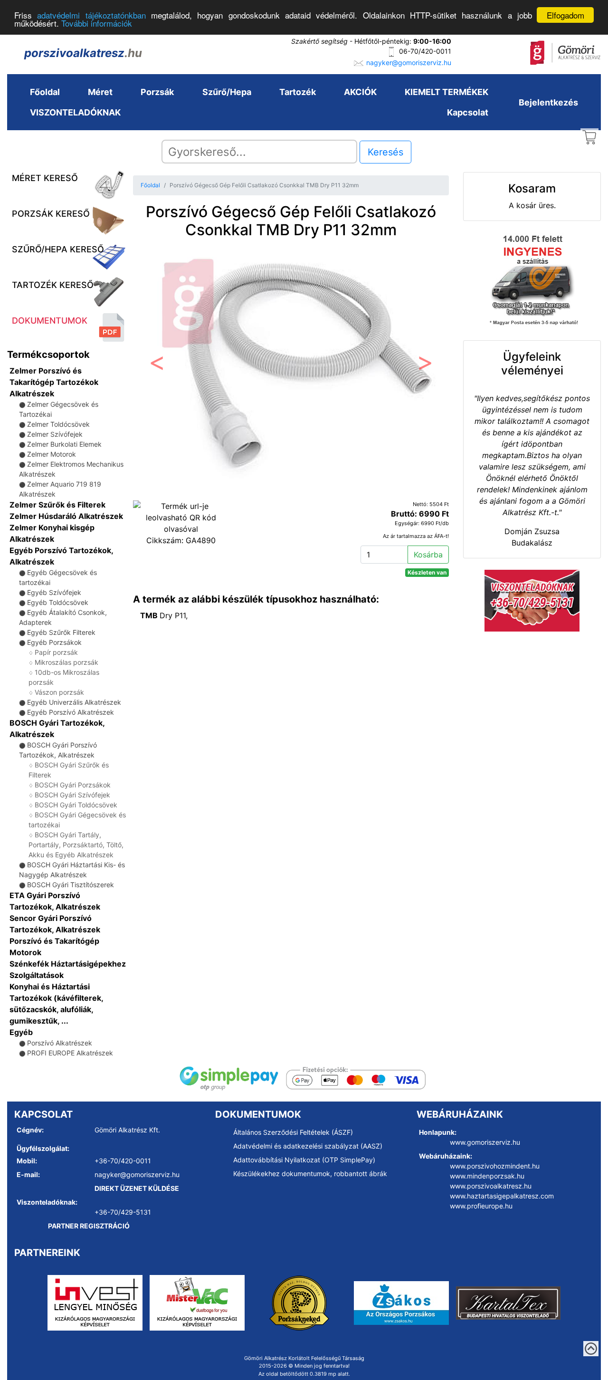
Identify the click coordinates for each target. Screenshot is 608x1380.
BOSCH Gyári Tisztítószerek (70, 885)
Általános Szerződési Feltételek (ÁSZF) (293, 1132)
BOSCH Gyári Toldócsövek (76, 805)
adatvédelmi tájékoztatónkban (91, 15)
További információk (96, 23)
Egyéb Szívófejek (54, 592)
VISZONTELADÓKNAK (75, 112)
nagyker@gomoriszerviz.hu (408, 62)
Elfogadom (565, 15)
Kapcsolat (467, 112)
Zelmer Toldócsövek (58, 424)
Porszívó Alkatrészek (59, 1043)
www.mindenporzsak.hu (487, 1176)
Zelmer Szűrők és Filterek (57, 504)
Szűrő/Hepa (226, 92)
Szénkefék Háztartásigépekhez (68, 963)
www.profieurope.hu (481, 1206)
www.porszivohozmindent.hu (495, 1166)
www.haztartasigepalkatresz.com (502, 1196)
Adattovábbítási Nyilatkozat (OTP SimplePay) (304, 1160)
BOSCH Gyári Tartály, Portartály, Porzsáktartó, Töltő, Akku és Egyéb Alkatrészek (76, 845)
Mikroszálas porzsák (66, 662)
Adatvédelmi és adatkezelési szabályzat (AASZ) (307, 1146)
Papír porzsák (56, 652)
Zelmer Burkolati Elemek (64, 444)
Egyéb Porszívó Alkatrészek (70, 712)
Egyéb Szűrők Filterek (61, 632)
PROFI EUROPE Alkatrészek (70, 1053)
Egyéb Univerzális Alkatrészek (74, 702)
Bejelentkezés (548, 102)
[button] (156, 365)
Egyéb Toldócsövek (57, 602)
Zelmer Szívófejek (55, 434)
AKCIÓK (360, 92)
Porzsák (157, 92)
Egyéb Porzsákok (54, 642)
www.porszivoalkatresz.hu (491, 1186)
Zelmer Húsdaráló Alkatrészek (66, 516)
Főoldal (45, 92)
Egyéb (21, 1032)
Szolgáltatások (37, 975)
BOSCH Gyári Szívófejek (72, 795)
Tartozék (297, 92)
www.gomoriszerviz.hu (485, 1142)
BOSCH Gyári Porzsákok (73, 785)
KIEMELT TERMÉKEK (446, 92)
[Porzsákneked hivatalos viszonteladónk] (299, 1302)
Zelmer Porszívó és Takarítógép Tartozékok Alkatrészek (54, 382)
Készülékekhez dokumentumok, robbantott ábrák (310, 1173)
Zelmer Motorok (51, 454)
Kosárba (428, 554)
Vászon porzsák (59, 692)
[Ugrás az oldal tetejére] (590, 1348)
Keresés (385, 152)
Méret (100, 92)
